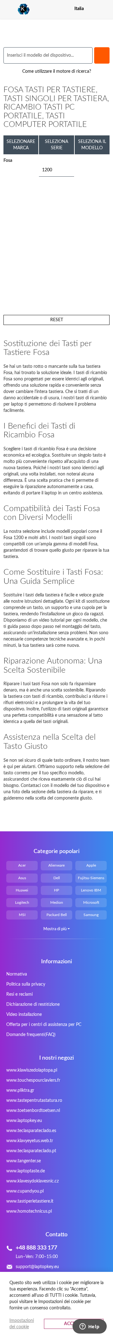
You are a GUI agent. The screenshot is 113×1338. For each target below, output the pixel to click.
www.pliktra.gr (20, 1090)
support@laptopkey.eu (37, 1267)
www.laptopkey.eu (24, 1121)
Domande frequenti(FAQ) (31, 1035)
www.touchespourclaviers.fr (33, 1080)
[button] (106, 8)
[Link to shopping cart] (94, 8)
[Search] (102, 55)
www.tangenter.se (23, 1161)
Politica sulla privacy (25, 984)
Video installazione (24, 1014)
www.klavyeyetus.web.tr (29, 1141)
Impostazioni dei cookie (21, 1323)
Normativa (16, 974)
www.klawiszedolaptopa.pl (31, 1070)
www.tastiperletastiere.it (29, 1201)
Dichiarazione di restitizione (33, 1004)
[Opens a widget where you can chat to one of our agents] (89, 1327)
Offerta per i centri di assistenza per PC (43, 1024)
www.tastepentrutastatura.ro (34, 1100)
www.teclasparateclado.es (31, 1131)
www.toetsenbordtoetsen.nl (33, 1110)
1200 (47, 170)
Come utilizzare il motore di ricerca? (56, 71)
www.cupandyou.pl (25, 1191)
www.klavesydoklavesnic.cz (32, 1181)
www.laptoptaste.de (25, 1171)
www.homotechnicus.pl (29, 1211)
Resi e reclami (19, 994)
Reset (56, 320)
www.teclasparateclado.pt (31, 1151)
